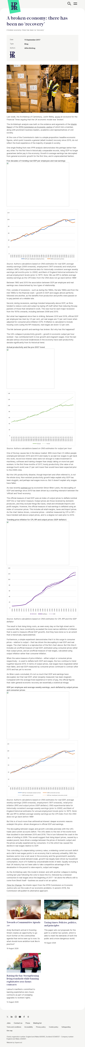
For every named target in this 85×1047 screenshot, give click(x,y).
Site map (9, 1030)
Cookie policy (53, 1027)
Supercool (18, 1042)
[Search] (69, 4)
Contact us (18, 1023)
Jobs (8, 1023)
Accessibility (28, 1027)
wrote (57, 117)
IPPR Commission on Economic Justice (35, 127)
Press (28, 1023)
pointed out (26, 488)
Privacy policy (41, 1027)
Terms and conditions (14, 1027)
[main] (42, 507)
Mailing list (37, 1023)
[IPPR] (14, 6)
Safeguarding (66, 1027)
